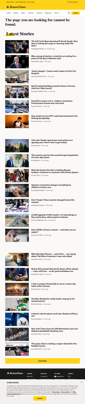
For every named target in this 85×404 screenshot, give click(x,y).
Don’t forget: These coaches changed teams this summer (53, 201)
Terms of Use (56, 392)
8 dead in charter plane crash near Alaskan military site (54, 314)
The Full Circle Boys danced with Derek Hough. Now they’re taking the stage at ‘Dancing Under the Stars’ (54, 43)
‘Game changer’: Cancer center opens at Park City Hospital (53, 72)
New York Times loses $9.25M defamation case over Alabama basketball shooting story (54, 329)
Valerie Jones (37, 259)
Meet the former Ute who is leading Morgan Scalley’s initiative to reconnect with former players (55, 171)
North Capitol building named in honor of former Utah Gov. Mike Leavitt (53, 87)
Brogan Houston (38, 205)
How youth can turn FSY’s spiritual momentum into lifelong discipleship (54, 117)
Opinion (39, 13)
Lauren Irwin (37, 106)
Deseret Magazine (20, 2)
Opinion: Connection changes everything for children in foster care (51, 186)
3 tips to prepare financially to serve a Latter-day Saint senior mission (53, 285)
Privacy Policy (65, 392)
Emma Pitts (37, 334)
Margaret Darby (38, 49)
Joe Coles (36, 175)
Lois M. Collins (37, 235)
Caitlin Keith (37, 349)
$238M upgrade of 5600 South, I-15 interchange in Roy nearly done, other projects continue (54, 216)
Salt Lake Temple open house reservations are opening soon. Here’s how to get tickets (52, 141)
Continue (39, 398)
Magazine (48, 13)
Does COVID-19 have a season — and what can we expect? (53, 230)
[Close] (81, 382)
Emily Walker (37, 319)
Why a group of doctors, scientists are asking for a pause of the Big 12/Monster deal (54, 57)
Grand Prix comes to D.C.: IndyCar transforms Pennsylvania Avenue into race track (51, 102)
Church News (30, 2)
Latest (8, 13)
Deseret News (10, 2)
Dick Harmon (37, 304)
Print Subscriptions (72, 2)
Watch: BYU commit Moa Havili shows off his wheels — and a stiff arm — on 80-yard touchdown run (54, 270)
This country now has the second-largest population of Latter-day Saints (54, 156)
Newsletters (60, 376)
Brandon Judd (37, 61)
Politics (15, 13)
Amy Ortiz (36, 145)
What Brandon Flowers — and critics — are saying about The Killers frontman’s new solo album (53, 255)
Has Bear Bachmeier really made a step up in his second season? (53, 299)
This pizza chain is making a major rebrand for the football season (54, 344)
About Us (30, 376)
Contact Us (44, 376)
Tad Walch (36, 160)
